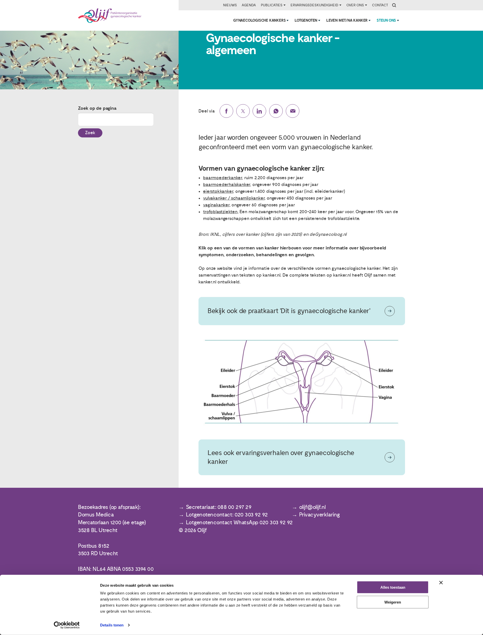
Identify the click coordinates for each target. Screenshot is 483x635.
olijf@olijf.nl (312, 507)
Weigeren (392, 602)
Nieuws (230, 5)
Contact (380, 5)
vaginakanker (216, 205)
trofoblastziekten (220, 211)
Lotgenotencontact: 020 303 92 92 (227, 514)
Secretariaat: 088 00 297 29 (219, 507)
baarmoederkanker (222, 177)
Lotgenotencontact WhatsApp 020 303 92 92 (239, 522)
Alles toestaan (392, 587)
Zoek (90, 132)
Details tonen (112, 625)
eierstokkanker (218, 191)
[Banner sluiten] (441, 582)
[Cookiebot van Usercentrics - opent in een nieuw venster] (67, 625)
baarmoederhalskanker (226, 184)
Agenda (249, 5)
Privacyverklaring (319, 514)
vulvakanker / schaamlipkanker (233, 198)
